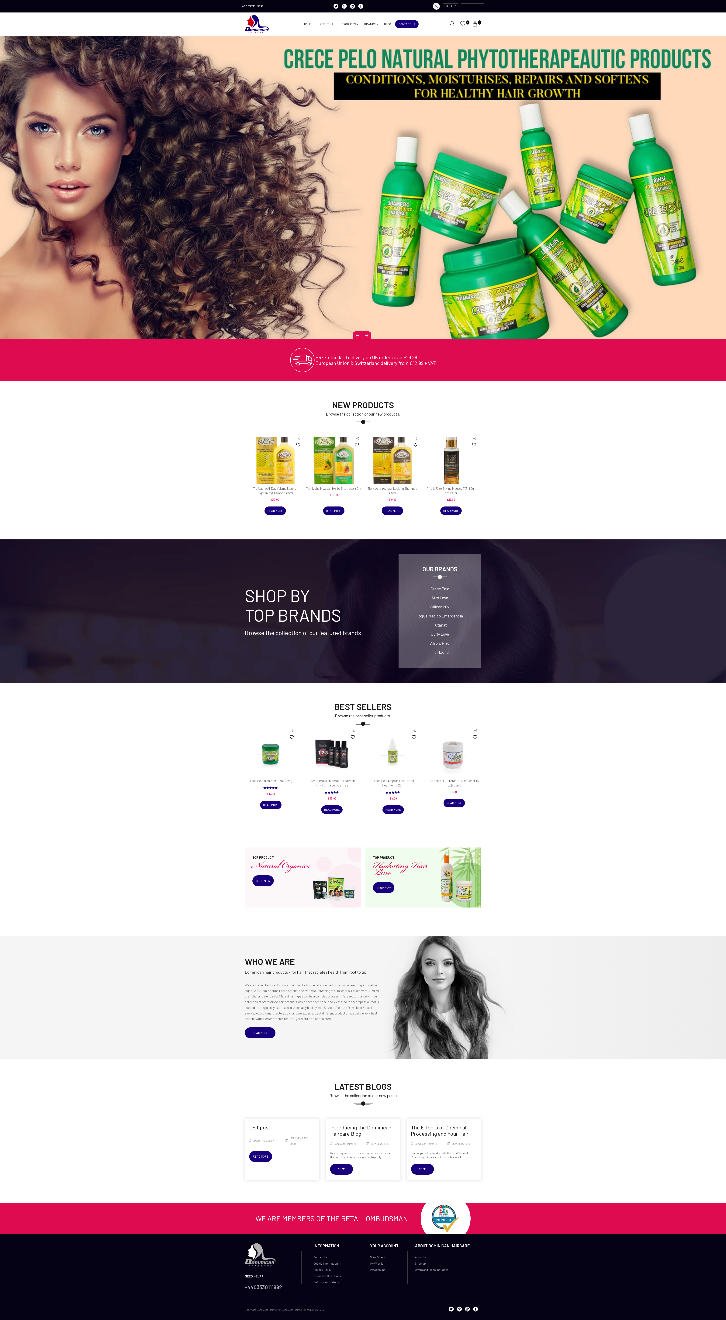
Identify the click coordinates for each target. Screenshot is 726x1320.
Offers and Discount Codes (431, 1269)
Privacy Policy (322, 1269)
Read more (275, 510)
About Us (326, 24)
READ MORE (260, 1033)
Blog (387, 24)
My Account (377, 1269)
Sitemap (420, 1263)
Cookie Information (325, 1263)
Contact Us (407, 24)
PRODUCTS (348, 24)
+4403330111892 (253, 6)
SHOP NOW (263, 881)
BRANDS (370, 24)
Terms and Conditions (327, 1276)
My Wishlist (377, 1263)
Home (308, 24)
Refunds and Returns (326, 1282)
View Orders (377, 1257)
